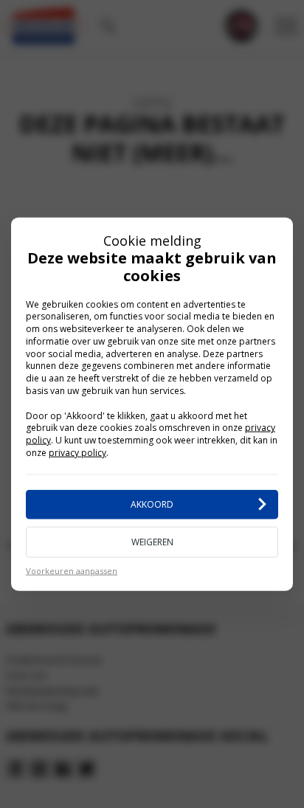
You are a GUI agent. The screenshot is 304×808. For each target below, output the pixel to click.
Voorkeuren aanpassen (71, 570)
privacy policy (77, 452)
